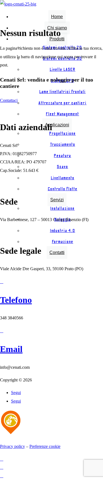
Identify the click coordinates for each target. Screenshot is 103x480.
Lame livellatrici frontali (62, 91)
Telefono (16, 300)
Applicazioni (57, 124)
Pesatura (62, 155)
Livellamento (62, 177)
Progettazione (62, 133)
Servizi (57, 199)
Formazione (62, 241)
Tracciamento (62, 144)
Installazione (62, 208)
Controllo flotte (62, 188)
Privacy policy (12, 446)
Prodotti (57, 39)
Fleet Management (62, 113)
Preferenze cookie (44, 446)
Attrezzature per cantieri (62, 103)
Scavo (62, 166)
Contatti (57, 252)
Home (57, 16)
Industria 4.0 (62, 230)
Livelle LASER (63, 69)
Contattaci (9, 100)
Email (11, 349)
